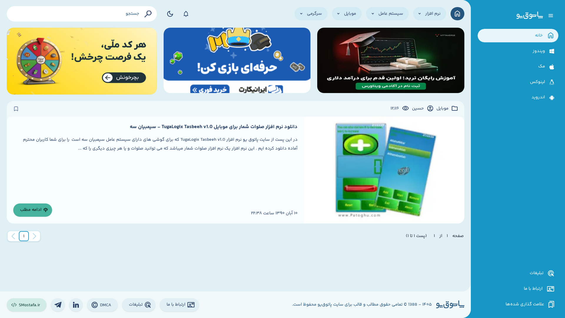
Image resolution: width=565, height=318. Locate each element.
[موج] (390, 61)
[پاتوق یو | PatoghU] (529, 15)
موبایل (442, 108)
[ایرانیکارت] (237, 61)
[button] (24, 236)
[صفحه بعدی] (13, 236)
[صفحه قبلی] (34, 236)
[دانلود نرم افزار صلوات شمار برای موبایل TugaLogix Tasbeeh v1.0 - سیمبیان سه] (384, 170)
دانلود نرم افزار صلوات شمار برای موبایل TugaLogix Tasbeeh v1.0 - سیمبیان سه (214, 127)
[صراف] (82, 61)
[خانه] (457, 13)
